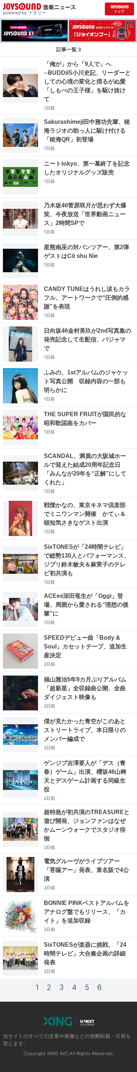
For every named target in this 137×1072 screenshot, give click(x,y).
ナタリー (37, 12)
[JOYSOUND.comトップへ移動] (119, 9)
